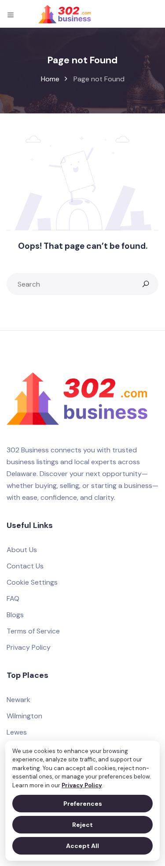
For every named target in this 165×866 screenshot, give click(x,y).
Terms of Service (33, 631)
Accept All (82, 846)
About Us (22, 549)
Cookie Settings (32, 582)
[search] (145, 284)
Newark (18, 699)
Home (50, 79)
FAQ (13, 598)
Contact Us (25, 566)
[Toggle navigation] (11, 14)
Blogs (15, 614)
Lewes (17, 732)
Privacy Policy (82, 785)
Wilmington (24, 715)
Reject (82, 825)
